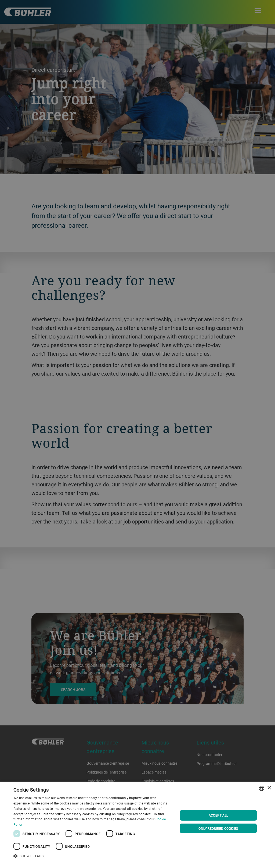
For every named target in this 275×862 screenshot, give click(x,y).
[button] (93, 855)
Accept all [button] (218, 815)
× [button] (269, 788)
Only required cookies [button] (218, 828)
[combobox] (261, 788)
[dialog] (137, 822)
